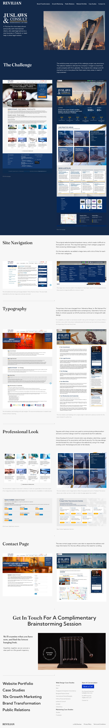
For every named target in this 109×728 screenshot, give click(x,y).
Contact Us (101, 4)
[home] (12, 3)
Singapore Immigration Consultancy (66, 691)
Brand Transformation (43, 4)
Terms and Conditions (100, 724)
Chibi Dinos (59, 706)
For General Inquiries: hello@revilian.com (88, 692)
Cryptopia (59, 715)
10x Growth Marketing (22, 696)
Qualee (58, 712)
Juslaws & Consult (61, 701)
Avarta (58, 685)
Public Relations (69, 4)
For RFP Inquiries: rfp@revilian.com (87, 696)
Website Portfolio (81, 4)
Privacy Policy (87, 724)
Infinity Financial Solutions (63, 699)
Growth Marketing (57, 4)
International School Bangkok (64, 696)
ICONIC (58, 704)
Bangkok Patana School (62, 693)
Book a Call (88, 686)
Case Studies (92, 4)
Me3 (57, 688)
